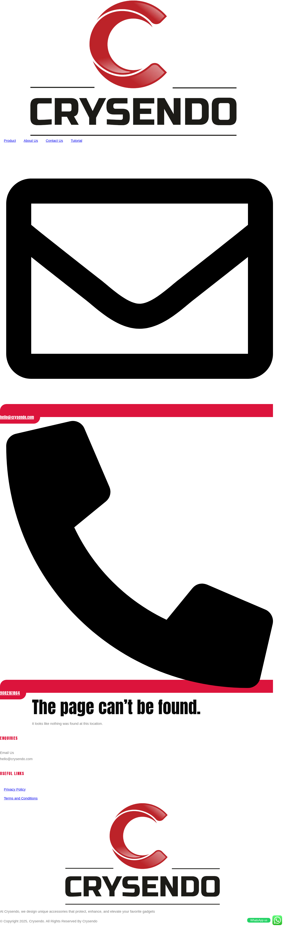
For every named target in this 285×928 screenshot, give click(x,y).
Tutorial (76, 141)
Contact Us (54, 141)
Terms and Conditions (21, 798)
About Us (31, 141)
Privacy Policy (15, 789)
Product (10, 141)
